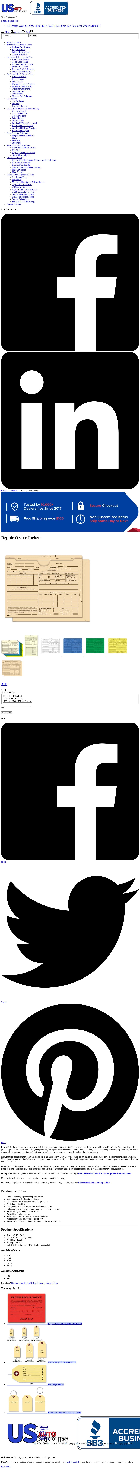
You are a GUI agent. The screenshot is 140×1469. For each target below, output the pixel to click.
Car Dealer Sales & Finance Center (20, 74)
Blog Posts (44, 1439)
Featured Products (14, 204)
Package (7, 696)
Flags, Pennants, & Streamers (18, 133)
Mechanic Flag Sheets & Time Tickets (28, 182)
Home (3, 490)
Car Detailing (12, 99)
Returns (43, 1431)
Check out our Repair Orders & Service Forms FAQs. (34, 1283)
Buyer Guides (18, 79)
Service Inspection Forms (23, 197)
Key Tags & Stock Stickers (23, 152)
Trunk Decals (18, 121)
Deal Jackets (17, 81)
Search (33, 36)
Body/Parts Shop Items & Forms (19, 45)
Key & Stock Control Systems (18, 145)
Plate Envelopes (19, 170)
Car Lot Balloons (19, 113)
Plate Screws (17, 172)
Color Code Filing (20, 62)
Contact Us (44, 1429)
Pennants (16, 140)
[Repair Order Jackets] (12, 656)
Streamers (16, 143)
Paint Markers (18, 118)
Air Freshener (18, 101)
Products (13, 490)
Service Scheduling (20, 199)
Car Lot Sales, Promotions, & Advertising (23, 109)
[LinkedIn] (70, 488)
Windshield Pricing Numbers (24, 128)
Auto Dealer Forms (20, 59)
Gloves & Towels (19, 54)
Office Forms (18, 91)
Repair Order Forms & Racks (24, 189)
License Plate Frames (21, 162)
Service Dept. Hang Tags (23, 194)
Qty (2, 707)
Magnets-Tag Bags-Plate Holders (26, 167)
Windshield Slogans (20, 130)
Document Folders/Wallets (23, 84)
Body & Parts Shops (21, 47)
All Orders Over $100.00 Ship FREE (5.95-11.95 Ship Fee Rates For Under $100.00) (53, 25)
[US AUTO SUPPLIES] (35, 8)
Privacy (43, 1436)
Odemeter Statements (21, 89)
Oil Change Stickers (20, 187)
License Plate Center (14, 158)
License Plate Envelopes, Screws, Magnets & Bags (34, 160)
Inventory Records (20, 67)
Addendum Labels (14, 42)
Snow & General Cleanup (23, 202)
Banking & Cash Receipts (23, 69)
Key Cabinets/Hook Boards (24, 148)
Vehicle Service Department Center (20, 175)
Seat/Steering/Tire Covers (23, 192)
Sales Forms (17, 94)
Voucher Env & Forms (22, 96)
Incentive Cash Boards (22, 86)
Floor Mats (16, 179)
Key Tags (16, 150)
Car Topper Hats (19, 177)
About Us (44, 1426)
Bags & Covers (18, 49)
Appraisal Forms (19, 76)
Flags (14, 138)
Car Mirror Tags (19, 116)
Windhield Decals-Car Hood (24, 123)
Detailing (16, 103)
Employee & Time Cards (22, 64)
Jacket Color (8, 698)
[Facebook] (70, 350)
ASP (4, 684)
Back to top (6, 1466)
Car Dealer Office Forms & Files (19, 57)
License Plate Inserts (21, 165)
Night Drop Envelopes (22, 184)
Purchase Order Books (22, 71)
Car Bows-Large (19, 111)
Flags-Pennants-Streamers (23, 135)
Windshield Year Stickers (22, 125)
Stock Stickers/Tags (20, 155)
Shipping (43, 1434)
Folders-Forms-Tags (20, 52)
